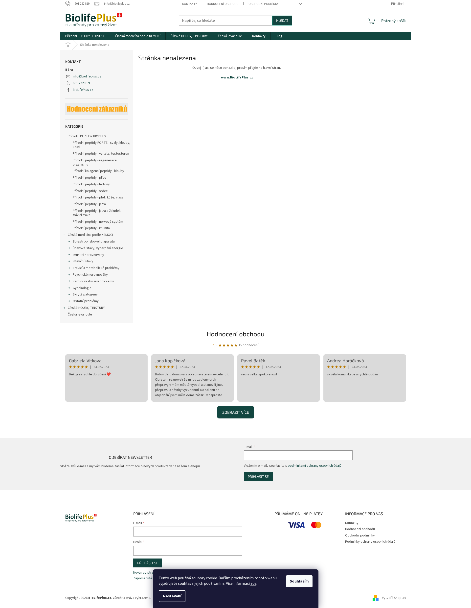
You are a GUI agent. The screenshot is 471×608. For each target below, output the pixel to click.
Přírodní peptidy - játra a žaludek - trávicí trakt (97, 213)
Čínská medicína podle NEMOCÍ (90, 234)
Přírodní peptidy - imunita (91, 228)
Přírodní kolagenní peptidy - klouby (98, 171)
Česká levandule (80, 314)
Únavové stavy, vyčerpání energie (98, 248)
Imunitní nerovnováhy (88, 254)
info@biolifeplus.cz (87, 76)
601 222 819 (81, 83)
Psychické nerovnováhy (90, 274)
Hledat (282, 20)
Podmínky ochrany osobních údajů (370, 541)
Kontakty (189, 4)
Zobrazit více (235, 412)
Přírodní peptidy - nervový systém (98, 221)
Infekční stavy (83, 261)
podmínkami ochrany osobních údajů (314, 465)
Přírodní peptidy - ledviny (91, 184)
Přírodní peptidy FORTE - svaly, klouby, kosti (101, 144)
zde (253, 583)
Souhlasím (299, 581)
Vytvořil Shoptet (394, 597)
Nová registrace (145, 572)
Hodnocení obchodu (223, 4)
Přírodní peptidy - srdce (90, 191)
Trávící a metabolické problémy (96, 268)
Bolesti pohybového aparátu (94, 241)
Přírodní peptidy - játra (89, 204)
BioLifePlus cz (83, 89)
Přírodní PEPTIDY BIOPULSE (88, 136)
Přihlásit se (258, 476)
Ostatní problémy (86, 301)
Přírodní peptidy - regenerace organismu (95, 162)
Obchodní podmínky (263, 4)
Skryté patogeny (85, 294)
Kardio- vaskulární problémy (93, 281)
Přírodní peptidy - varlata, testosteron (101, 153)
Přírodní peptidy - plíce (89, 177)
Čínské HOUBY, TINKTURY (86, 307)
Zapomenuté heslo (147, 578)
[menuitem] (85, 36)
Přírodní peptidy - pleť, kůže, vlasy (98, 197)
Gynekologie (82, 288)
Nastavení (172, 596)
